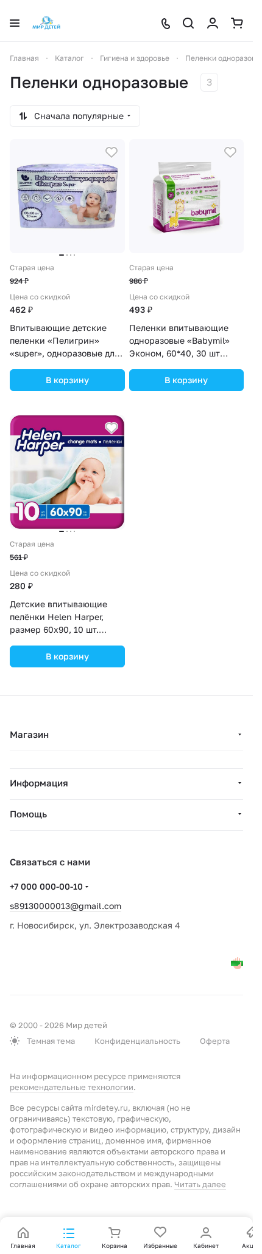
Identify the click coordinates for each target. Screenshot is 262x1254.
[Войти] (213, 23)
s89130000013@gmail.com (65, 906)
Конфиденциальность (137, 1041)
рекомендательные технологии (71, 1087)
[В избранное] (111, 152)
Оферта (215, 1041)
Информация (39, 782)
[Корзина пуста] (237, 23)
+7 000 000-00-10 (46, 886)
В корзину (67, 380)
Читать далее (200, 1184)
